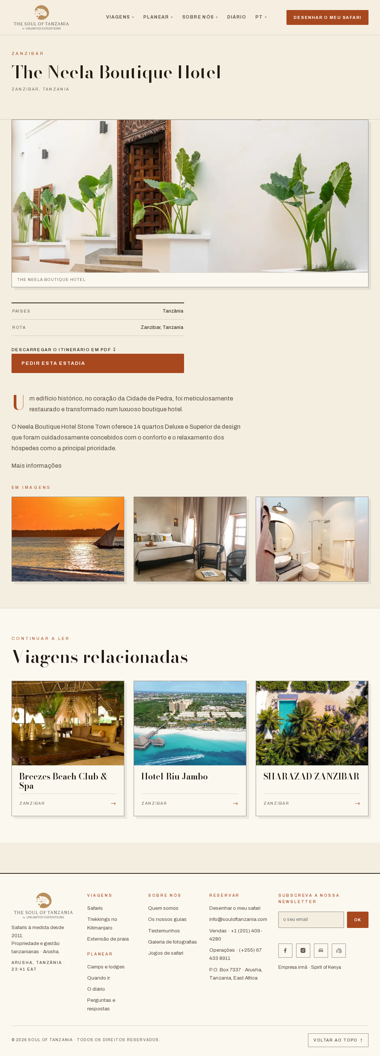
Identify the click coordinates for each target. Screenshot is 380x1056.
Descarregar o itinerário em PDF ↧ (64, 349)
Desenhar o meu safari (235, 908)
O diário (96, 989)
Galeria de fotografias (172, 942)
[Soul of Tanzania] (42, 17)
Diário (236, 17)
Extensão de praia (108, 939)
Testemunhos (164, 931)
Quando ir (98, 978)
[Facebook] (285, 951)
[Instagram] (303, 951)
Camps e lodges (106, 967)
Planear (158, 17)
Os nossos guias (167, 919)
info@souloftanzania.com (238, 919)
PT (261, 17)
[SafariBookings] (339, 951)
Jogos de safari (165, 953)
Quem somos (163, 908)
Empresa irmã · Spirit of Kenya (309, 967)
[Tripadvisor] (321, 951)
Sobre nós (200, 17)
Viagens (120, 17)
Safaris (95, 908)
